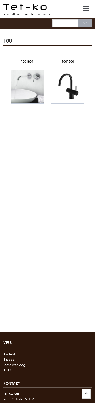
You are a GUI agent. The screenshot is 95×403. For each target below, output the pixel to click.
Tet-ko (26, 7)
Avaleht (9, 354)
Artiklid (8, 370)
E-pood (9, 359)
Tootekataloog (14, 365)
